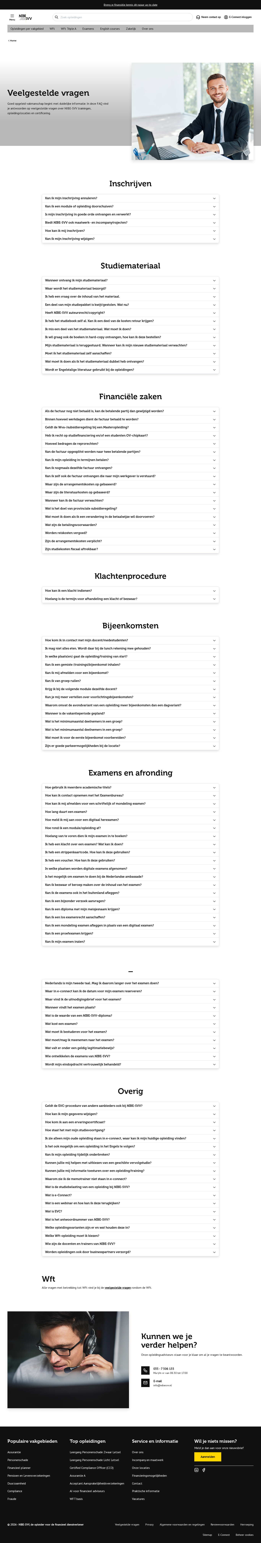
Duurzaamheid (16, 1483)
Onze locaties (141, 1468)
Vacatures (138, 1499)
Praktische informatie (146, 1491)
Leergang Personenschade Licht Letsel (94, 1460)
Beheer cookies (245, 1535)
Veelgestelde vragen (127, 1524)
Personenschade (17, 1460)
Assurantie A (77, 1475)
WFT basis (76, 1499)
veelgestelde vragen (118, 1287)
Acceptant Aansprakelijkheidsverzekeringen (97, 1483)
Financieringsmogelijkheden (149, 1475)
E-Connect (224, 1535)
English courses (110, 29)
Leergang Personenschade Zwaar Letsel (95, 1452)
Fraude (11, 1499)
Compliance (14, 1491)
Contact (137, 1483)
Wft (52, 29)
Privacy (149, 1524)
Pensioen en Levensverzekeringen (28, 1475)
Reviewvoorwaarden (222, 1524)
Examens (88, 29)
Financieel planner (19, 1468)
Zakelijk (131, 29)
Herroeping (247, 1524)
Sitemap (207, 1535)
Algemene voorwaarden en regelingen (182, 1524)
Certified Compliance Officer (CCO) (91, 1468)
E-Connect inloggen (240, 17)
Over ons (147, 29)
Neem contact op (211, 17)
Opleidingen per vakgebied (27, 29)
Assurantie (14, 1452)
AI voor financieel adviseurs (87, 1491)
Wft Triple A (68, 29)
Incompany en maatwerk (147, 1460)
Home (13, 40)
